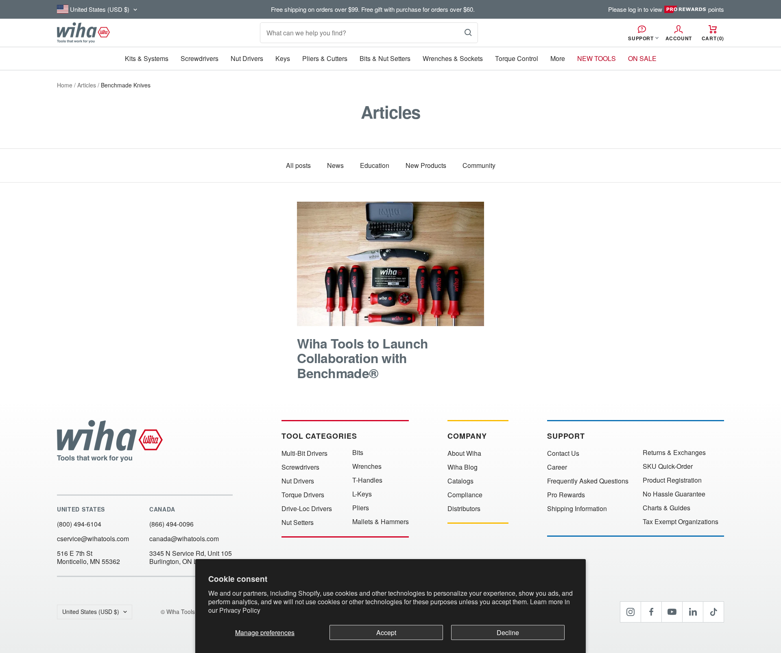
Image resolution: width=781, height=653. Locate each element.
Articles (86, 85)
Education (374, 165)
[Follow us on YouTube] (672, 612)
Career (557, 467)
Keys (282, 58)
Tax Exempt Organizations (680, 522)
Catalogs (460, 481)
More (557, 58)
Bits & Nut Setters (385, 58)
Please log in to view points (666, 9)
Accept (386, 632)
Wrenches (367, 466)
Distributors (463, 509)
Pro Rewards (566, 495)
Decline (508, 632)
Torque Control (516, 58)
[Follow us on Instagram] (630, 612)
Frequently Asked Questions (587, 481)
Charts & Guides (666, 508)
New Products (426, 165)
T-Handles (367, 480)
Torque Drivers (302, 495)
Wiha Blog (462, 467)
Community (478, 165)
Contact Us (563, 453)
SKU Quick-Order (668, 466)
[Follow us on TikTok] (713, 612)
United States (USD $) (90, 611)
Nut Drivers (247, 58)
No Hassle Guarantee (674, 494)
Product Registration (672, 480)
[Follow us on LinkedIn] (693, 612)
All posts (298, 165)
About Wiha (464, 453)
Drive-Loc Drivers (306, 509)
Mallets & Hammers (380, 522)
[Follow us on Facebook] (651, 612)
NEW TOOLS (596, 58)
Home (64, 85)
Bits (357, 452)
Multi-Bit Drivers (304, 453)
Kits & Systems (146, 58)
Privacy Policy (239, 610)
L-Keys (362, 494)
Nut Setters (297, 522)
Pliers (360, 508)
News (335, 165)
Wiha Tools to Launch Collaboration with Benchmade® (362, 358)
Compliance (464, 495)
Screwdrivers (199, 58)
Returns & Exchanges (674, 452)
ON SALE (642, 58)
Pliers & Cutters (324, 58)
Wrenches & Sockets (453, 58)
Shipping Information (577, 509)
